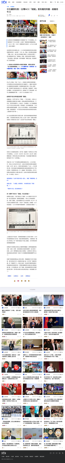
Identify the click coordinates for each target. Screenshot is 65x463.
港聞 (9, 2)
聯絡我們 (31, 456)
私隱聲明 (36, 456)
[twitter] (62, 453)
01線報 (3, 456)
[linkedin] (59, 453)
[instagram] (53, 453)
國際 (39, 2)
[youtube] (56, 453)
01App (21, 456)
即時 (30, 2)
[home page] (4, 2)
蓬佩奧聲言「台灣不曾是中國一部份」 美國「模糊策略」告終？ (22, 179)
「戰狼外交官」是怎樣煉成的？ (15, 188)
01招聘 (12, 456)
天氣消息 (25, 2)
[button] (52, 16)
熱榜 (35, 2)
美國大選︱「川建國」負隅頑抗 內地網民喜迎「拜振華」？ (20, 184)
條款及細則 (42, 456)
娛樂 (13, 2)
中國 (43, 2)
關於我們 (7, 456)
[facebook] (50, 453)
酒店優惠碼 (18, 2)
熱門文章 (43, 21)
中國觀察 (12, 6)
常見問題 (26, 456)
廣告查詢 (17, 456)
